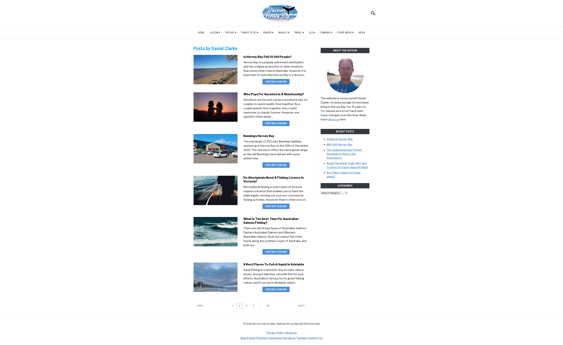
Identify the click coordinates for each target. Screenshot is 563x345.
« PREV (200, 305)
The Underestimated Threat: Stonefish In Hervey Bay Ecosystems (344, 153)
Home (201, 32)
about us (333, 119)
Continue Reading (276, 81)
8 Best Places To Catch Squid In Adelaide (273, 264)
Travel (298, 32)
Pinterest (262, 338)
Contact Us (315, 338)
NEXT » (302, 305)
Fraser (267, 32)
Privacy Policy (275, 332)
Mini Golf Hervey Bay (339, 144)
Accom (214, 32)
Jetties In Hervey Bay (340, 139)
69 (269, 305)
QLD (311, 32)
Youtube (301, 338)
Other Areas (344, 32)
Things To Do (248, 32)
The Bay (229, 32)
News (362, 32)
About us (291, 332)
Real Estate (247, 338)
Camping (325, 32)
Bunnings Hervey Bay (258, 136)
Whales (282, 32)
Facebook (289, 338)
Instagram (275, 338)
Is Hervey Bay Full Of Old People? (267, 57)
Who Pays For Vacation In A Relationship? (273, 94)
